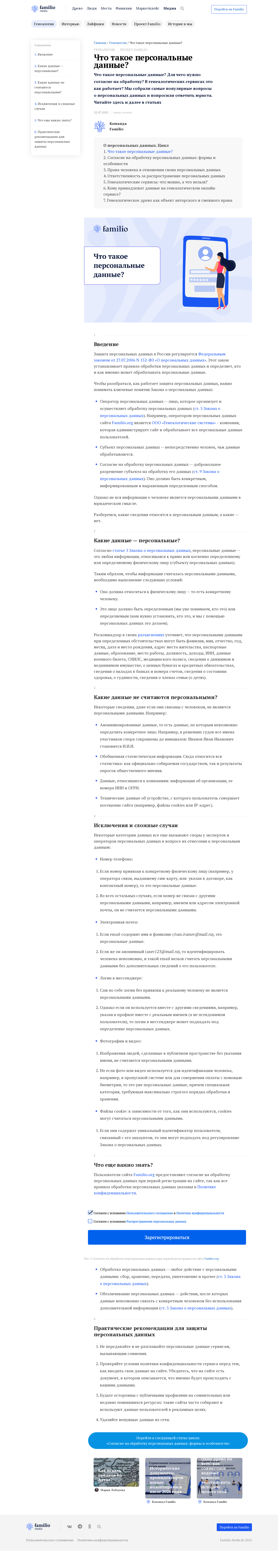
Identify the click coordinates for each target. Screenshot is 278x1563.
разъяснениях (150, 634)
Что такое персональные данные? (140, 151)
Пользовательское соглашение (50, 1540)
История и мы (180, 23)
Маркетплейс (147, 8)
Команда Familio (118, 126)
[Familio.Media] (45, 9)
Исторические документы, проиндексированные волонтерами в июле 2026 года (166, 1480)
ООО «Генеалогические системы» (183, 422)
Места (106, 8)
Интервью (70, 23)
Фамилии (124, 8)
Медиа (169, 8)
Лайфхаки (95, 23)
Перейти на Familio (229, 9)
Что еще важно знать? (54, 120)
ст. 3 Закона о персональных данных (196, 1308)
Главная (100, 42)
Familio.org (122, 422)
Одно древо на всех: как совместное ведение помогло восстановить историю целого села (216, 1475)
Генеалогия (44, 23)
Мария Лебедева (112, 1490)
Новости (119, 23)
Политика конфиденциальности (102, 1540)
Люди (92, 8)
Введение (45, 54)
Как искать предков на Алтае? (110, 1475)
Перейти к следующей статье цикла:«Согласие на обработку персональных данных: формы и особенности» (168, 1440)
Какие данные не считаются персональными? (49, 87)
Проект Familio (147, 23)
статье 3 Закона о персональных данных (151, 550)
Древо (77, 8)
